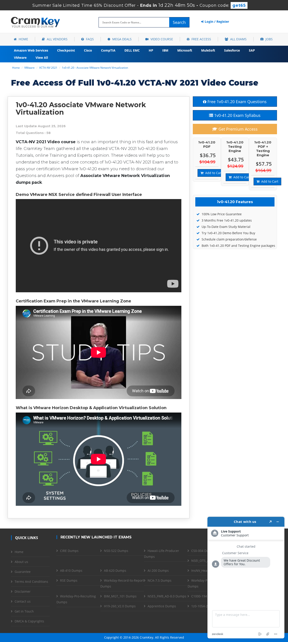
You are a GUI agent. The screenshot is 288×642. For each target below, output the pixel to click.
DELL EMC (132, 50)
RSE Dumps (68, 580)
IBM (165, 50)
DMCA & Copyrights (29, 621)
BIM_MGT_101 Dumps (120, 596)
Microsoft (184, 50)
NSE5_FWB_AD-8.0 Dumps (167, 596)
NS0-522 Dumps (116, 551)
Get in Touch (24, 611)
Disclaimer (23, 591)
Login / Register (216, 21)
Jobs (269, 39)
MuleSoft (208, 50)
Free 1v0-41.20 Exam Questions (236, 101)
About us (21, 562)
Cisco (88, 50)
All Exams (238, 39)
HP (151, 50)
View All (42, 57)
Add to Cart (212, 173)
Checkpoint (66, 50)
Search (179, 22)
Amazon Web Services (31, 50)
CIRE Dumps (69, 551)
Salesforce (232, 50)
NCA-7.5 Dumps (159, 580)
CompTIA (108, 50)
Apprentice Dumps (162, 606)
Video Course (161, 39)
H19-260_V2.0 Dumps (120, 606)
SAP (252, 50)
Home (23, 39)
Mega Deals (121, 39)
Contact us (23, 601)
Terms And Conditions (31, 581)
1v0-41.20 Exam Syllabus (237, 115)
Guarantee (23, 571)
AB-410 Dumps (71, 570)
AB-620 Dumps (115, 570)
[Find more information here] (246, 577)
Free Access (201, 39)
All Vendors (57, 39)
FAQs (89, 39)
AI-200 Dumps (158, 570)
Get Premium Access (237, 129)
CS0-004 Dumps (203, 551)
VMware (20, 57)
